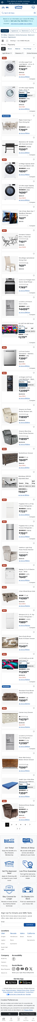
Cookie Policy (29, 992)
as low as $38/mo (24, 422)
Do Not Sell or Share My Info (17, 994)
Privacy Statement (8, 992)
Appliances (14, 31)
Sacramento (31, 940)
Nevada (13, 933)
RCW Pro (4, 958)
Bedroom (31, 35)
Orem (3, 944)
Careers (3, 962)
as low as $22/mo (24, 606)
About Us (4, 973)
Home (3, 990)
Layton (3, 940)
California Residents (19, 992)
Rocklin (29, 936)
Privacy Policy (28, 1010)
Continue (29, 925)
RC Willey (4, 35)
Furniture (5, 31)
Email (2, 922)
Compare (32, 79)
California (31, 933)
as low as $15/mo (24, 77)
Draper (3, 936)
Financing (4, 966)
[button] (8, 2)
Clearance (11, 35)
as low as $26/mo (24, 679)
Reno (12, 940)
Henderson (13, 936)
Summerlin (13, 944)
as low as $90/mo (24, 312)
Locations (5, 931)
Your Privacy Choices (27, 1014)
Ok (9, 1014)
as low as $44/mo (24, 746)
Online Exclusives (21, 35)
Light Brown (6, 53)
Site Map (28, 994)
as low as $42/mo (24, 398)
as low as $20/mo (24, 625)
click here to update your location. (21, 24)
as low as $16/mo (24, 133)
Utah (3, 933)
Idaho (22, 933)
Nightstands (12, 37)
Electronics (25, 31)
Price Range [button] (27, 49)
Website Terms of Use (23, 990)
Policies (32, 990)
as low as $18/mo (24, 174)
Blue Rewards (5, 969)
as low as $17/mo (24, 468)
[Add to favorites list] (34, 58)
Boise (22, 936)
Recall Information (11, 990)
